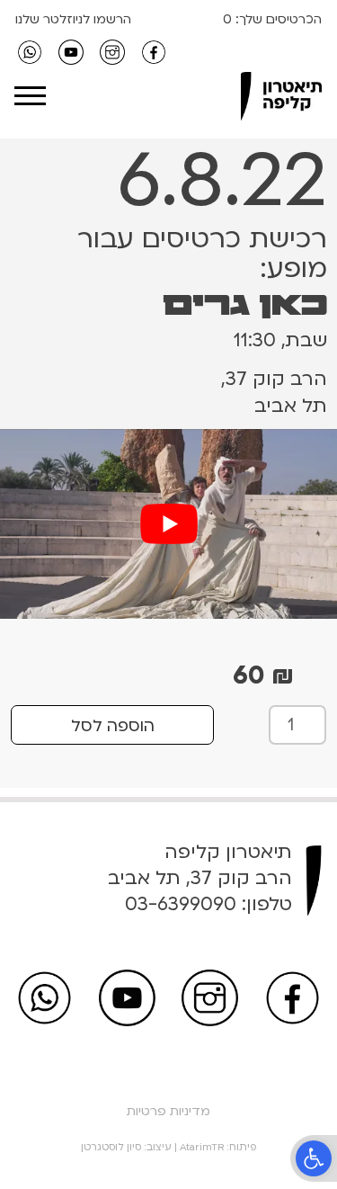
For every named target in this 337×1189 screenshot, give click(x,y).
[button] (314, 1158)
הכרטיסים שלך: (277, 19)
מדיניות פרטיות (168, 1111)
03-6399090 (180, 904)
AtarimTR (202, 1147)
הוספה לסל (113, 726)
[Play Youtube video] (168, 524)
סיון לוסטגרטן (111, 1147)
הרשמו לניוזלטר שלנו (73, 19)
